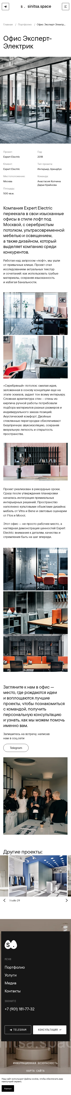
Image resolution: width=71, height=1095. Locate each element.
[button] (65, 6)
